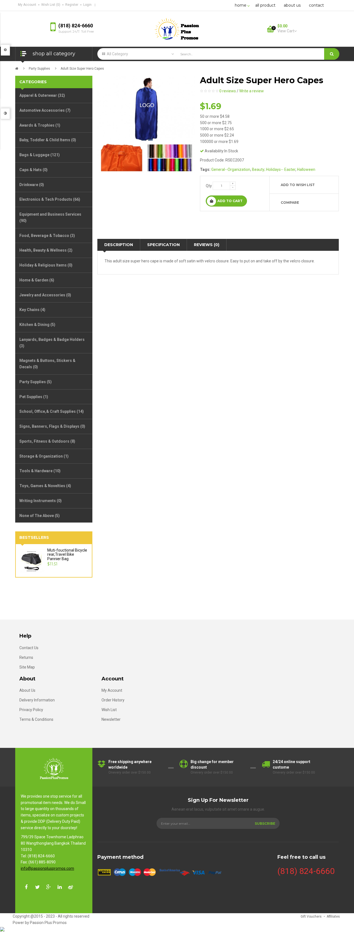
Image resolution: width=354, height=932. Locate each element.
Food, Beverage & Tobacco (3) (47, 235)
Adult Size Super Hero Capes (82, 69)
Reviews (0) (206, 244)
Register (71, 5)
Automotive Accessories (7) (45, 110)
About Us (27, 690)
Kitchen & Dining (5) (37, 324)
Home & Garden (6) (36, 280)
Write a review (251, 91)
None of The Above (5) (39, 515)
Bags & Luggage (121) (39, 155)
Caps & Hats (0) (33, 170)
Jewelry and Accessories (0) (45, 295)
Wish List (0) (50, 5)
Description (118, 244)
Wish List (109, 710)
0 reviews (227, 91)
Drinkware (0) (31, 184)
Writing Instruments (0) (40, 500)
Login (87, 5)
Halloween (306, 169)
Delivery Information (37, 700)
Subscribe (265, 823)
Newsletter (111, 719)
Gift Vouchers (311, 916)
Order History (112, 700)
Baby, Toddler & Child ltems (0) (47, 140)
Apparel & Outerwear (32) (42, 95)
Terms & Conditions (36, 719)
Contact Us (28, 648)
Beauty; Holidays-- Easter (273, 169)
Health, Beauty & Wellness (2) (45, 250)
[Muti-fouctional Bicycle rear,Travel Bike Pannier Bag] (32, 560)
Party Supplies (39, 69)
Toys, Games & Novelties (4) (45, 486)
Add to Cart (230, 201)
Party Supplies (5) (35, 382)
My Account (27, 5)
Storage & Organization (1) (44, 456)
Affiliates (333, 916)
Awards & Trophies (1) (39, 125)
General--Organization (230, 169)
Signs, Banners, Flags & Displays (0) (52, 426)
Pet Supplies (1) (33, 397)
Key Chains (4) (32, 309)
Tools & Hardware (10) (40, 471)
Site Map (27, 667)
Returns (26, 657)
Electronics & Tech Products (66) (49, 199)
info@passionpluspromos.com (47, 868)
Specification (163, 244)
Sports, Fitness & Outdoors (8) (47, 441)
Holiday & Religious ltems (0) (45, 265)
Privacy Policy (31, 710)
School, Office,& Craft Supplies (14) (51, 411)
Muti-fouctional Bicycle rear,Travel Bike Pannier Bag (67, 554)
